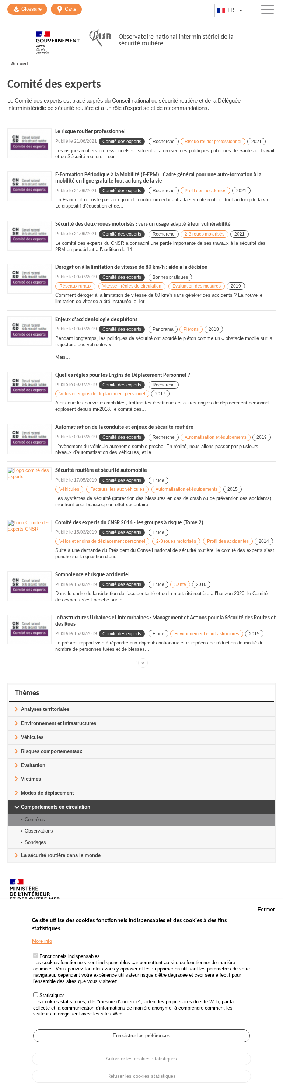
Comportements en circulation (55, 807)
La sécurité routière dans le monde (61, 855)
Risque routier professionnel (213, 141)
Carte (70, 9)
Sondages (35, 842)
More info (42, 941)
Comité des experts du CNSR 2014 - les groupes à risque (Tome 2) (129, 523)
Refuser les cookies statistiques (141, 1076)
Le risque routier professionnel (90, 132)
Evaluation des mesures (196, 286)
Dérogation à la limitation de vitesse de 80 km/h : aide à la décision (131, 267)
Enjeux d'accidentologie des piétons (96, 320)
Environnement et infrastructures (206, 633)
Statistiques (52, 995)
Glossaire (31, 9)
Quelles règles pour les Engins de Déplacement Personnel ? (122, 375)
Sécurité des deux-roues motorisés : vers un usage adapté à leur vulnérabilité (143, 224)
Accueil (19, 63)
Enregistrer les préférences (141, 1035)
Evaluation (33, 765)
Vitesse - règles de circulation (131, 286)
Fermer (266, 909)
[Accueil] (58, 38)
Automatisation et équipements (216, 437)
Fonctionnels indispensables (69, 956)
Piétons (191, 329)
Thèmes (27, 693)
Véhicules (69, 489)
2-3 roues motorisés (204, 234)
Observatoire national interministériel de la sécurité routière (176, 40)
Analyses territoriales (45, 709)
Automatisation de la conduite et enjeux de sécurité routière (124, 427)
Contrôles (35, 819)
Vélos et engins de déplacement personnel (102, 393)
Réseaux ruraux (75, 286)
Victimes (31, 779)
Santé (180, 584)
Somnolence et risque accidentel (92, 575)
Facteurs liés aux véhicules (117, 489)
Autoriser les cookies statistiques (141, 1059)
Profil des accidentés (205, 190)
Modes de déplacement (47, 793)
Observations (39, 831)
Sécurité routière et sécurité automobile (101, 470)
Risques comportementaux (51, 751)
